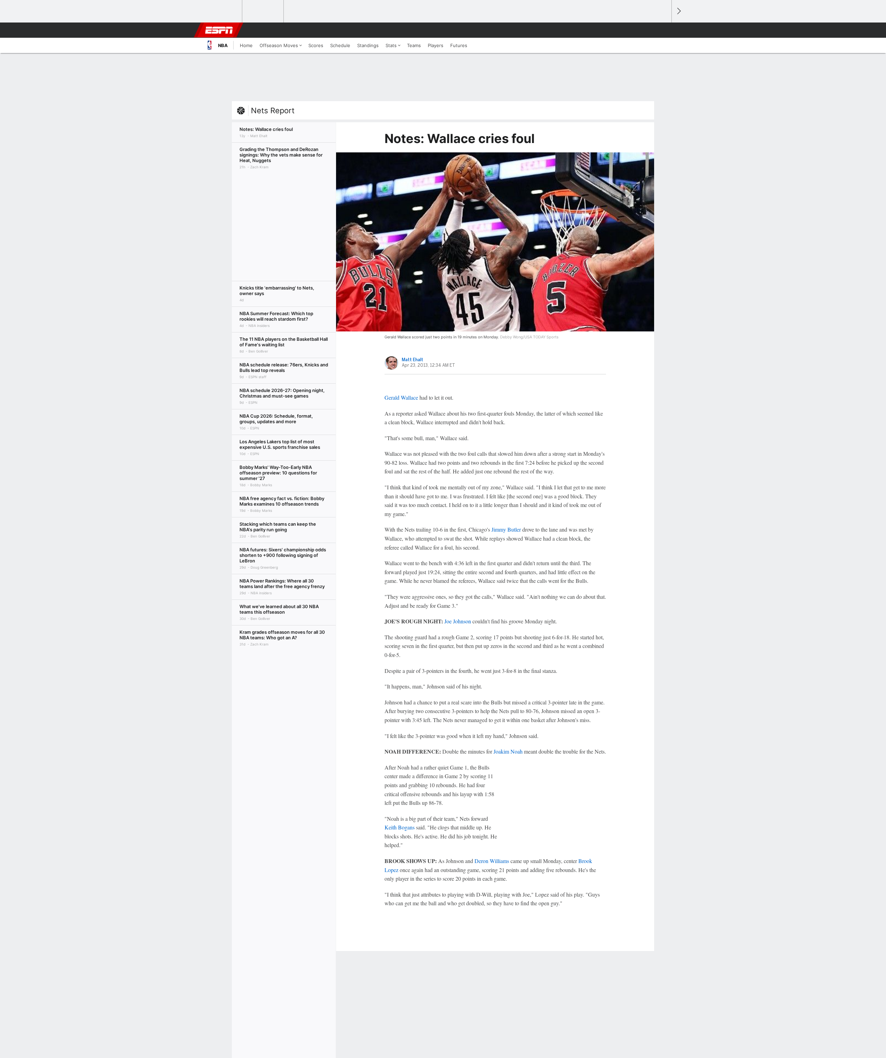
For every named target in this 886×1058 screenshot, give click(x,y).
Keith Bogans (400, 827)
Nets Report (273, 110)
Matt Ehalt (412, 359)
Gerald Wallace (401, 397)
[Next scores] (678, 11)
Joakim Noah (508, 751)
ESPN (219, 30)
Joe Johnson (457, 621)
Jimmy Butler (506, 529)
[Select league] (221, 11)
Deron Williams (491, 860)
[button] (663, 30)
